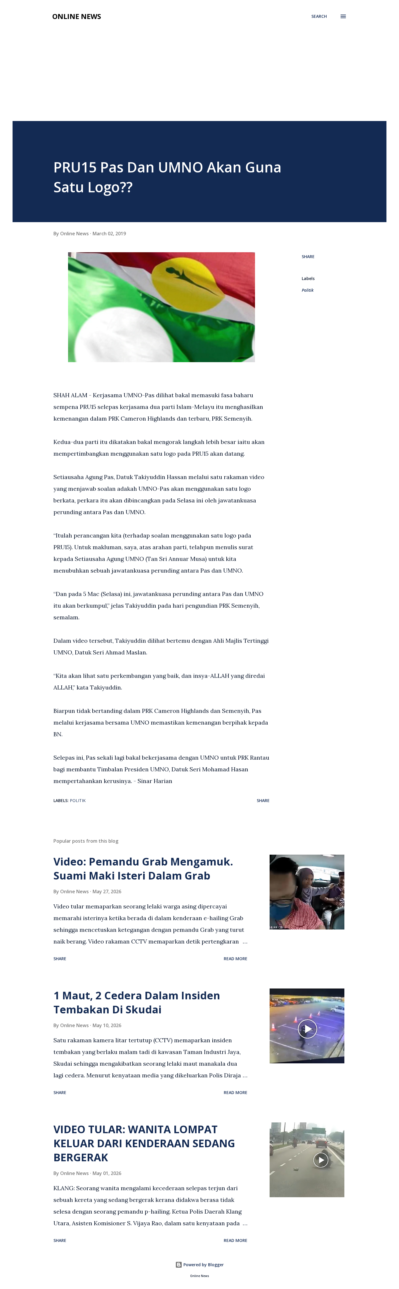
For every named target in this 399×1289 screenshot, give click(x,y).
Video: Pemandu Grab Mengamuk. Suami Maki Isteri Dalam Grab (143, 868)
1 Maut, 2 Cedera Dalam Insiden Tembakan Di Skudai (136, 1002)
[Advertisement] (199, 77)
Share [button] (308, 256)
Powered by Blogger (203, 1264)
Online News (76, 16)
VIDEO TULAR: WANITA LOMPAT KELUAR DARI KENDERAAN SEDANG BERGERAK (144, 1143)
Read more (235, 958)
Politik (307, 290)
